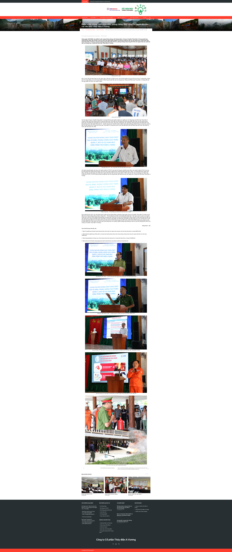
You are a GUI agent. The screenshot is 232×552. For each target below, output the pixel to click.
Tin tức (145, 17)
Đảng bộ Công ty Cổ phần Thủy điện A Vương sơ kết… (99, 1)
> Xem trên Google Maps (87, 516)
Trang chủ (84, 17)
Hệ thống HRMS (103, 514)
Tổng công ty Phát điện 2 (105, 525)
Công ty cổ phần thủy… (134, 494)
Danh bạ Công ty (103, 527)
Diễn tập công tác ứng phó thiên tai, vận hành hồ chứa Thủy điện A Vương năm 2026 (124, 507)
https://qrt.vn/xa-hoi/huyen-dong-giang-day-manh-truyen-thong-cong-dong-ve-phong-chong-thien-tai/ (105, 240)
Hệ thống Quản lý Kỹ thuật (106, 510)
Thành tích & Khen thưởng (141, 511)
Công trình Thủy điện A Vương (142, 509)
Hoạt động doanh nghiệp (106, 17)
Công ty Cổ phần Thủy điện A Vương (116, 539)
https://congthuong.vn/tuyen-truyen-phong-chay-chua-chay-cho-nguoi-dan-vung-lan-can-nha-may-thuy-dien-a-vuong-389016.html (112, 231)
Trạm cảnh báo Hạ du (104, 516)
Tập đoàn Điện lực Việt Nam (106, 523)
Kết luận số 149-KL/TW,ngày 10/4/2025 (107, 468)
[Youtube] (116, 544)
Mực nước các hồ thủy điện (106, 529)
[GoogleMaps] (119, 544)
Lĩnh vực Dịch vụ (121, 17)
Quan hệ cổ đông (134, 17)
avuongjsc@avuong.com (89, 514)
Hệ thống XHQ (103, 506)
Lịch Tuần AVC (103, 512)
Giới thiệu (93, 17)
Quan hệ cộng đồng (96, 35)
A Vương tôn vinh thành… (112, 491)
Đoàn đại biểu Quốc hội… (88, 494)
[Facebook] (113, 544)
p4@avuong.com (88, 523)
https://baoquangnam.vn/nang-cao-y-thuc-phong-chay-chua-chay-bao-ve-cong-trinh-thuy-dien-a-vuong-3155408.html (109, 238)
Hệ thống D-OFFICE (104, 508)
